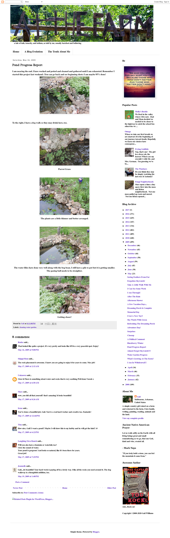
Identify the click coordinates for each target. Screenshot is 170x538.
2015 (127, 217)
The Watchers (141, 168)
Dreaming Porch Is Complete (139, 308)
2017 (127, 209)
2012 (127, 229)
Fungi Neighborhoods (144, 181)
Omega (128, 131)
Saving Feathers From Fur (138, 277)
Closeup (130, 335)
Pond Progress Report (136, 346)
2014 (127, 221)
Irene (20, 408)
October (131, 253)
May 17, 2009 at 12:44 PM (29, 415)
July (130, 265)
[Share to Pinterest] (55, 324)
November (132, 249)
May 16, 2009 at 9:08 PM (28, 349)
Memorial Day (133, 312)
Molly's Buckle (141, 111)
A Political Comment (136, 339)
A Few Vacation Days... (137, 304)
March (131, 371)
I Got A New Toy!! (135, 315)
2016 (127, 213)
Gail (139, 396)
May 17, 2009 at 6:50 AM (28, 382)
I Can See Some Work (136, 288)
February (132, 375)
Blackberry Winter (135, 343)
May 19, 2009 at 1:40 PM (28, 476)
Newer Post (17, 487)
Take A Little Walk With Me (139, 284)
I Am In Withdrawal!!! (136, 362)
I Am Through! (133, 292)
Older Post (111, 487)
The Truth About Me (59, 51)
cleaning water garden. (28, 327)
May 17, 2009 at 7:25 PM (28, 456)
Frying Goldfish (141, 149)
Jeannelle (22, 465)
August (131, 261)
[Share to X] (51, 324)
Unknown (22, 375)
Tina (20, 424)
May (130, 273)
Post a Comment (22, 482)
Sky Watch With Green (137, 319)
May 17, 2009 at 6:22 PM (28, 432)
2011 (127, 233)
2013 (127, 225)
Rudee (20, 342)
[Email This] (46, 324)
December (132, 245)
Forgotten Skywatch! (136, 280)
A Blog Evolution (34, 51)
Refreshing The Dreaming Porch (141, 323)
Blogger (96, 531)
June (130, 269)
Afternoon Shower (135, 300)
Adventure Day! (134, 327)
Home (16, 51)
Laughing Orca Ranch (27, 441)
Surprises (131, 331)
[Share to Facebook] (53, 324)
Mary (20, 391)
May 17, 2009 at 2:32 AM (28, 366)
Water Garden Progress (137, 354)
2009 (127, 241)
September (132, 257)
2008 (127, 384)
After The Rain (133, 296)
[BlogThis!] (48, 324)
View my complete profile (133, 418)
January (131, 379)
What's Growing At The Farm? (140, 358)
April (130, 367)
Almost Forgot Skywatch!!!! (139, 350)
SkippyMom (23, 358)
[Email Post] (41, 323)
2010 (127, 237)
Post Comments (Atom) (33, 492)
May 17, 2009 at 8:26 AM (28, 399)
